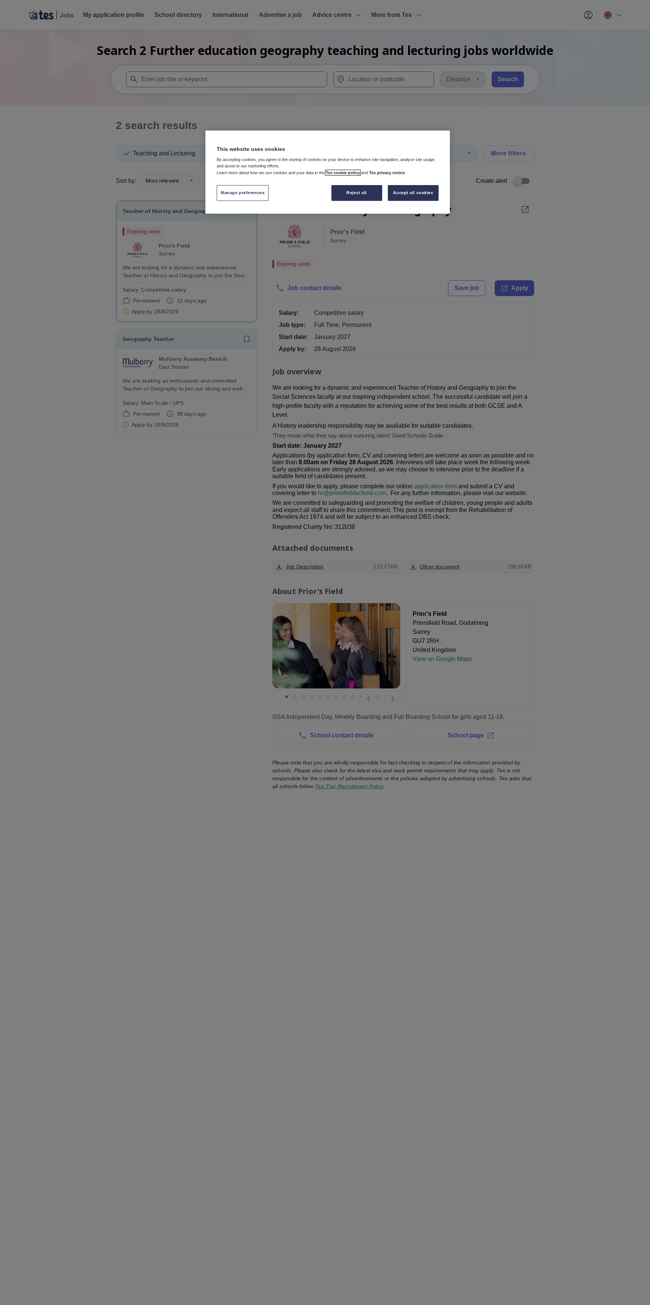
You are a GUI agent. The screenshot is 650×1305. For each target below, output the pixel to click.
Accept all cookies (413, 193)
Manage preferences (242, 193)
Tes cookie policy (343, 172)
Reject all (356, 193)
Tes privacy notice (387, 172)
